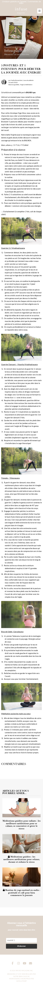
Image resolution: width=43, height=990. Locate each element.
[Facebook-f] (12, 963)
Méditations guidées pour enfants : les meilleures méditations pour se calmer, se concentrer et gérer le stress (22, 825)
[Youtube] (24, 963)
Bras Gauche (24, 976)
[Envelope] (30, 963)
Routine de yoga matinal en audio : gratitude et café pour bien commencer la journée (22, 893)
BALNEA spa (30, 92)
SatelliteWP (21, 981)
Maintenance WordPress (20, 979)
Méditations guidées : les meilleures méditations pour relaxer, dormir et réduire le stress (21, 859)
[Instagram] (18, 963)
